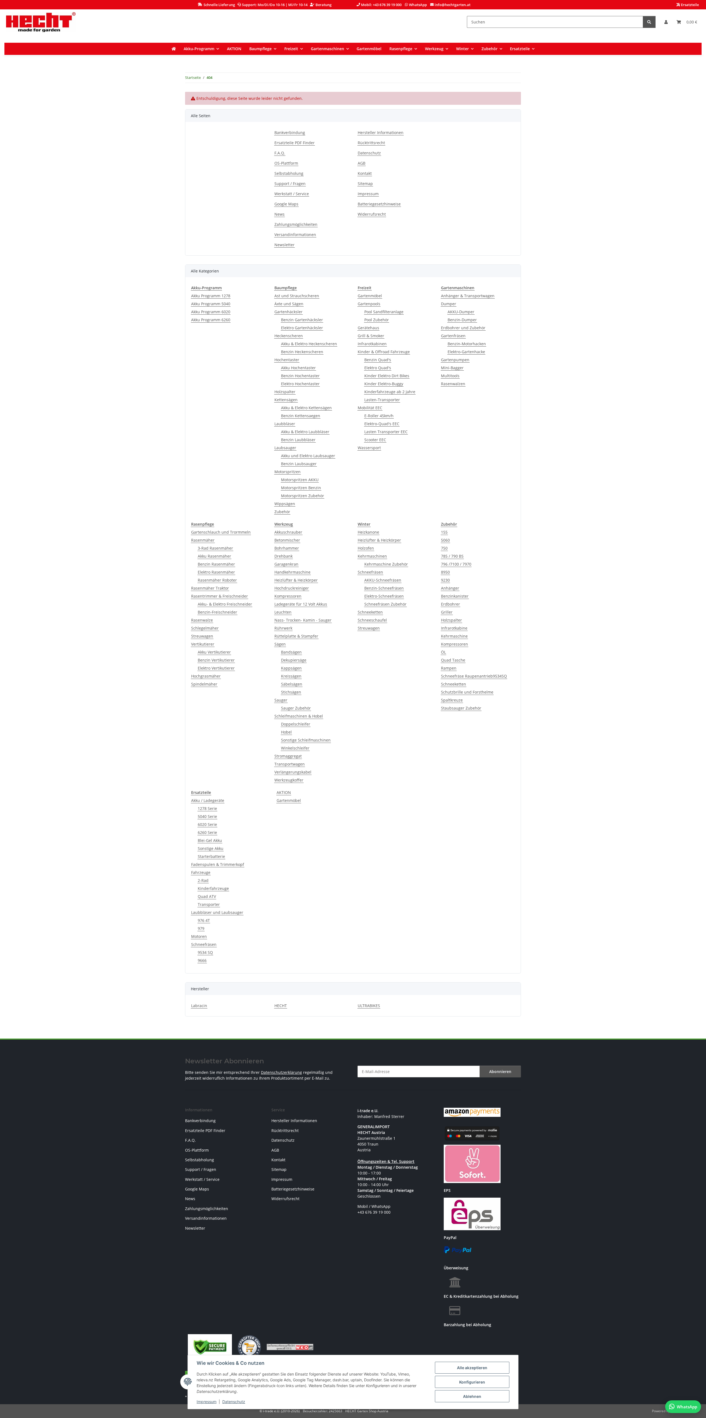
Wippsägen (284, 503)
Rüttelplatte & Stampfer (296, 636)
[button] (666, 21)
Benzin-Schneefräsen (384, 588)
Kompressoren (287, 596)
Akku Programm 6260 (210, 319)
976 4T (204, 920)
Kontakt (365, 173)
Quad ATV (207, 896)
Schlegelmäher (205, 628)
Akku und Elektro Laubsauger (308, 455)
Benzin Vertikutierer (216, 660)
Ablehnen (472, 1396)
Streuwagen (202, 636)
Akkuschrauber (288, 532)
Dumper (448, 303)
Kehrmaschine (454, 636)
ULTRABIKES (369, 1005)
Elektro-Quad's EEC (381, 423)
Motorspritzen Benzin (301, 487)
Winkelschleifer (295, 748)
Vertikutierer (202, 644)
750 (444, 548)
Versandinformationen (295, 234)
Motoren (199, 936)
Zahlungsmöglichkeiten (295, 224)
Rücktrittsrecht (371, 142)
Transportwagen (289, 764)
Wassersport (369, 447)
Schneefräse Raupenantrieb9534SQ (474, 676)
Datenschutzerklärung (281, 1072)
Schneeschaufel (372, 620)
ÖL (443, 652)
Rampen (448, 668)
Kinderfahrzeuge (213, 888)
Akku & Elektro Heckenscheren (309, 343)
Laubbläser (284, 423)
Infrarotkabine (454, 628)
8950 (445, 572)
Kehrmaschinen (372, 556)
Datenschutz (233, 1401)
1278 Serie (207, 808)
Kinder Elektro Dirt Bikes (386, 375)
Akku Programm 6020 (210, 311)
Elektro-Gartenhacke (466, 351)
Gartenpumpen (455, 359)
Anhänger (450, 588)
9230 (445, 580)
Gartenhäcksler (288, 311)
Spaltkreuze (452, 700)
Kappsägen (291, 668)
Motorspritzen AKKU (300, 479)
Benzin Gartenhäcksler (302, 319)
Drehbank (283, 556)
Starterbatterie (211, 856)
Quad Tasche (453, 660)
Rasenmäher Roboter (217, 580)
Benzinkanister (455, 596)
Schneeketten (370, 612)
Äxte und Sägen (288, 303)
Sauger (280, 700)
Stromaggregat (288, 756)
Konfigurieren (472, 1382)
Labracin (199, 1005)
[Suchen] (649, 22)
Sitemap (365, 183)
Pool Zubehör (376, 319)
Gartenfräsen (453, 335)
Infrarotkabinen (372, 343)
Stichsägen (291, 692)
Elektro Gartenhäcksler (302, 327)
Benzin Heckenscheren (302, 351)
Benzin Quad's (377, 359)
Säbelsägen (291, 684)
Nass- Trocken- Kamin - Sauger (302, 620)
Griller (447, 612)
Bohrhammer (286, 548)
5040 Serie (207, 816)
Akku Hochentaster (298, 367)
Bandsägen (291, 652)
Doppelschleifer (295, 724)
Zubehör (282, 511)
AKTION (284, 792)
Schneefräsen (370, 572)
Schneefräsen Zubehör (385, 604)
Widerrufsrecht (372, 214)
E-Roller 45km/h (379, 415)
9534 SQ (205, 952)
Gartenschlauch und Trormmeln (221, 532)
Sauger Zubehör (296, 708)
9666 (202, 960)
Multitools (450, 375)
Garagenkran (286, 564)
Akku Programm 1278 (210, 295)
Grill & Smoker (371, 335)
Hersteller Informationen (380, 132)
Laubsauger (285, 447)
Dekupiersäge (293, 660)
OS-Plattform (286, 163)
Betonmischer (287, 540)
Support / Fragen (290, 183)
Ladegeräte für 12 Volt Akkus (300, 604)
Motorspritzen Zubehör (302, 495)
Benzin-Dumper (462, 319)
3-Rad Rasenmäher (215, 548)
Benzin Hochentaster (300, 375)
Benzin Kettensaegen (300, 415)
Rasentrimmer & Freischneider (219, 596)
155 (444, 532)
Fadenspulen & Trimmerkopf (217, 864)
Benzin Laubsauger (299, 463)
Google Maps (286, 204)
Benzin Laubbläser (298, 439)
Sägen (280, 644)
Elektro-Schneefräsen (384, 596)
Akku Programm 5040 (210, 303)
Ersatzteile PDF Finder (294, 142)
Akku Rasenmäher (214, 556)
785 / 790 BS (452, 556)
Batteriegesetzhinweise (379, 204)
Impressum (206, 1401)
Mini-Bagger (452, 367)
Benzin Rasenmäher (216, 564)
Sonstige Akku (210, 848)
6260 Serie (207, 832)
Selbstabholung (288, 173)
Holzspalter (284, 391)
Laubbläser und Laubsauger (217, 912)
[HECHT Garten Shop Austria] (40, 21)
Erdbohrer (450, 604)
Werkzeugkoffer (288, 780)
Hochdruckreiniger (291, 588)
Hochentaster (286, 359)
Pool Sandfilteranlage (383, 311)
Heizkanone (368, 532)
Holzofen (366, 548)
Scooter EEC (375, 439)
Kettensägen (286, 399)
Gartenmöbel (370, 295)
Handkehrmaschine (292, 572)
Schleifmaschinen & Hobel (298, 716)
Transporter (209, 904)
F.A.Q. (279, 153)
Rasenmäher (203, 540)
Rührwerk (283, 628)
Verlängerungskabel (292, 772)
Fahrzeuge (200, 872)
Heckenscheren (288, 335)
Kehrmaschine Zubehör (386, 564)
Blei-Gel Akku (210, 840)
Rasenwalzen (453, 383)
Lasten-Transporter (382, 399)
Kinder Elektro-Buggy (383, 383)
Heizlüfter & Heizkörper (296, 580)
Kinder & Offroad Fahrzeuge (384, 351)
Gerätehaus (368, 327)
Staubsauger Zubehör (461, 708)
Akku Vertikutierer (214, 652)
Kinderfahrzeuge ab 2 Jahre (389, 391)
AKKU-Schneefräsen (382, 580)
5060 (445, 540)
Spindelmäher (204, 684)
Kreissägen (291, 676)
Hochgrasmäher (206, 676)
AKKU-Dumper (461, 311)
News (279, 214)
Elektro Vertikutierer (216, 668)
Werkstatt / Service (291, 193)
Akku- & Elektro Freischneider (225, 604)
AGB (361, 163)
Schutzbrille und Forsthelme (467, 692)
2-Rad (203, 880)
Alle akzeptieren (472, 1367)
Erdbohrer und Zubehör (463, 327)
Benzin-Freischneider (217, 612)
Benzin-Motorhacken (467, 343)
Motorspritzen (287, 471)
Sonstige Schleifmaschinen (306, 740)
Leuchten (283, 612)
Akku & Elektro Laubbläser (305, 431)
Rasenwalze (202, 620)
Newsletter (284, 244)
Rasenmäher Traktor (210, 588)
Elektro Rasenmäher (216, 572)
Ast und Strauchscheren (296, 295)
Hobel (286, 732)
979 (201, 928)
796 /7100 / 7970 (456, 564)
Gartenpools (369, 303)
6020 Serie (207, 824)
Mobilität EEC (370, 407)
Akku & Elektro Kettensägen (306, 407)
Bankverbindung (289, 132)
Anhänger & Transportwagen (467, 295)
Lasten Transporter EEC (386, 431)
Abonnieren (500, 1071)
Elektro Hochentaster (300, 383)
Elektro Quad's (377, 367)
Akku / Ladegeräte (207, 800)
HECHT (280, 1005)
